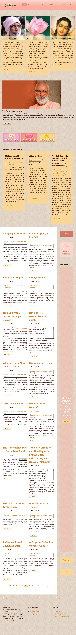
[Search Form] (72, 4)
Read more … (7, 265)
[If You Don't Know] (15, 412)
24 (38, 586)
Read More (66, 422)
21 (29, 586)
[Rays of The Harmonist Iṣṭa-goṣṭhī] (49, 332)
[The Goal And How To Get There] (15, 516)
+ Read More (6, 70)
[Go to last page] (4, 588)
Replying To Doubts (14, 233)
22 (32, 586)
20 (26, 586)
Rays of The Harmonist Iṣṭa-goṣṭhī (38, 316)
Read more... (10, 205)
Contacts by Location (60, 613)
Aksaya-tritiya (37, 277)
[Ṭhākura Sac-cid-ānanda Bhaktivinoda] (14, 163)
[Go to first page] (4, 586)
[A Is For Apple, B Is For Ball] (42, 246)
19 (22, 586)
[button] (70, 409)
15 (10, 586)
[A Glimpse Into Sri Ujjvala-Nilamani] (15, 554)
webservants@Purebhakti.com (63, 616)
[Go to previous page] (7, 586)
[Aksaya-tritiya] (42, 286)
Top (57, 631)
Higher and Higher (13, 277)
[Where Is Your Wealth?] (42, 416)
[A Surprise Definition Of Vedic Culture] (42, 554)
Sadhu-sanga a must (41, 363)
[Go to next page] (41, 586)
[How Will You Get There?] (42, 516)
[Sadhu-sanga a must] (42, 372)
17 (16, 586)
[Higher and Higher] (15, 286)
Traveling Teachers (60, 614)
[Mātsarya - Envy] (35, 160)
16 (13, 586)
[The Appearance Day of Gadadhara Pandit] (23, 459)
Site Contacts (58, 611)
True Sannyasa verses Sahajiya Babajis (12, 316)
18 (19, 586)
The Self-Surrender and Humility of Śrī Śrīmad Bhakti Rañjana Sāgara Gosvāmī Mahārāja (40, 454)
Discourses (33, 613)
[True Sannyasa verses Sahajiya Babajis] (21, 328)
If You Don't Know (13, 403)
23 (35, 586)
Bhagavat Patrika (34, 611)
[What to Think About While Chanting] (15, 375)
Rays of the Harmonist (35, 614)
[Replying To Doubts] (15, 242)
